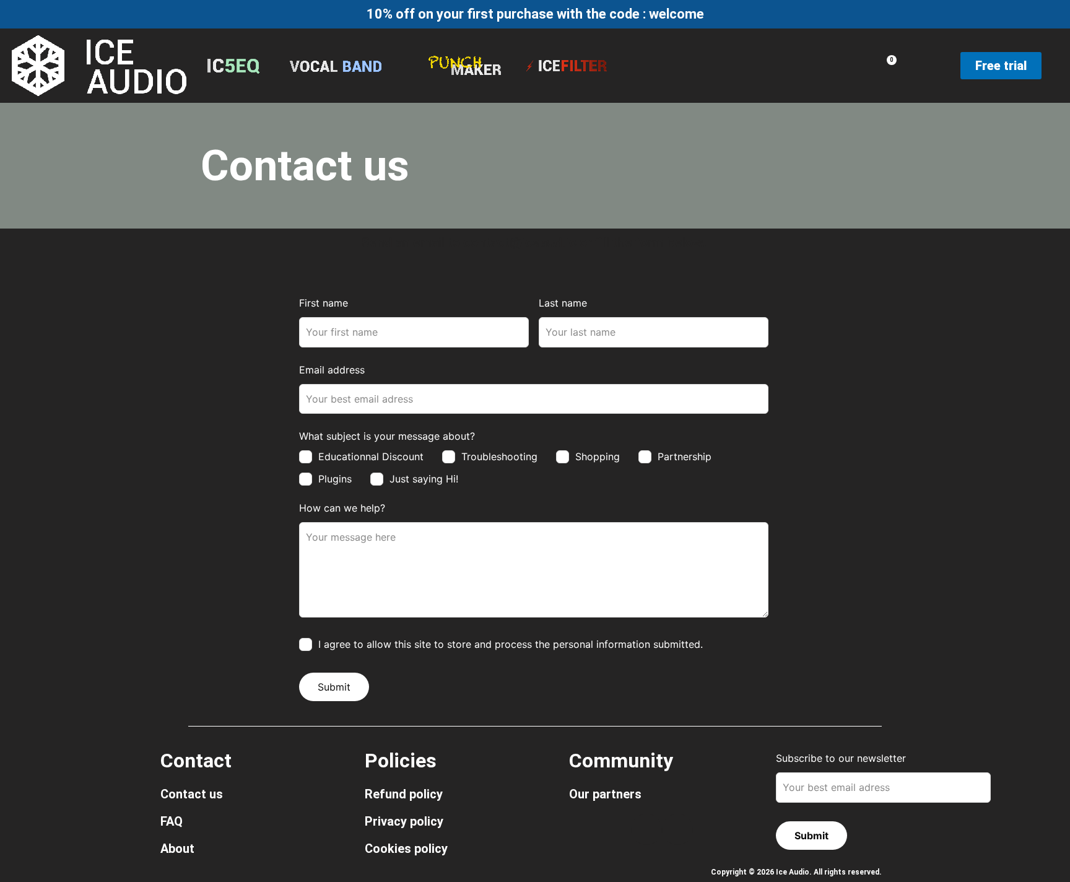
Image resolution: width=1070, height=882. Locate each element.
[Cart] (888, 65)
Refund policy (404, 794)
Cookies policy (406, 848)
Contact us (191, 794)
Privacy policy (404, 821)
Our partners (605, 794)
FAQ (171, 821)
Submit (334, 687)
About (177, 848)
